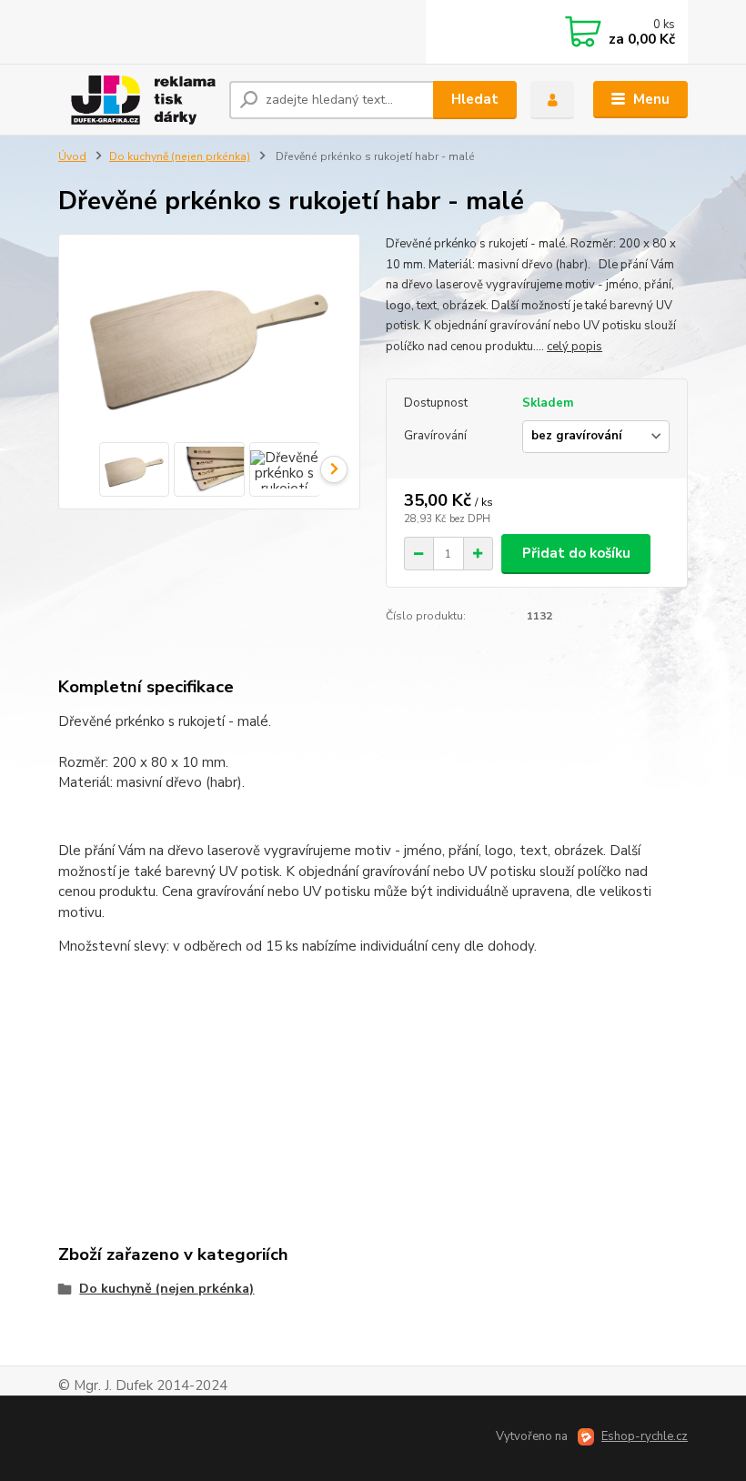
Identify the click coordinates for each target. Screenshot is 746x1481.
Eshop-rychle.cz (644, 1436)
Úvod (72, 156)
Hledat (475, 99)
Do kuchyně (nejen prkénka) (179, 156)
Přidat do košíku (576, 553)
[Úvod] (137, 99)
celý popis (574, 346)
